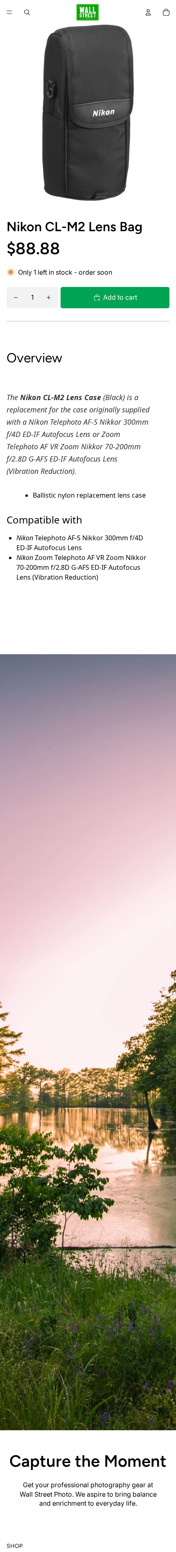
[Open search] (27, 12)
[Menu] (9, 12)
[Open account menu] (148, 12)
